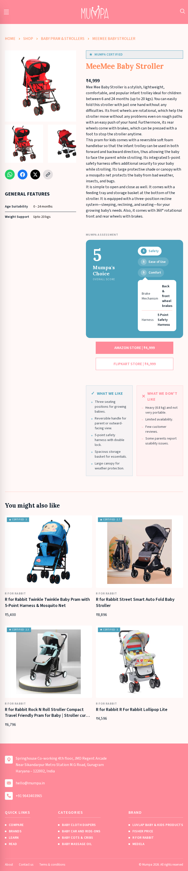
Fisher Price (142, 831)
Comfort (152, 272)
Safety (151, 251)
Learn (14, 837)
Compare (16, 825)
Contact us (26, 864)
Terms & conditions (52, 864)
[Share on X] (35, 174)
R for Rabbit (143, 837)
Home (10, 38)
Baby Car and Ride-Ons (81, 831)
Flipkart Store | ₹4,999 (135, 364)
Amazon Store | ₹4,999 (134, 347)
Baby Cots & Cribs (77, 837)
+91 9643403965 (29, 796)
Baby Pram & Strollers (62, 38)
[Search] (182, 11)
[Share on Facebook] (22, 174)
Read (13, 844)
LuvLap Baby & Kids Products (157, 825)
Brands (15, 831)
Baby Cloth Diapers (79, 825)
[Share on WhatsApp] (10, 174)
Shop (28, 38)
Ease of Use (154, 261)
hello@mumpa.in (30, 783)
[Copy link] (48, 174)
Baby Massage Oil (77, 844)
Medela (138, 844)
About (9, 864)
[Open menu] (6, 12)
